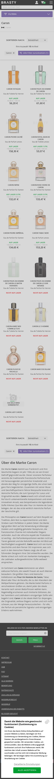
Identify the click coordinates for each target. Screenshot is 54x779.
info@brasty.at (39, 646)
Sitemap (5, 676)
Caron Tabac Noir (40, 233)
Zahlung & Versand (10, 695)
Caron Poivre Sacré (13, 137)
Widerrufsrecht (9, 699)
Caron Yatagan (13, 89)
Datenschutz (7, 690)
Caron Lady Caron (13, 412)
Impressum (6, 662)
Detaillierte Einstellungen (27, 764)
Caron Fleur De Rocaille (13, 370)
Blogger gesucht (9, 713)
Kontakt (5, 657)
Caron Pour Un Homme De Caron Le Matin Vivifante (13, 283)
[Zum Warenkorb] (42, 2)
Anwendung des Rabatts (12, 709)
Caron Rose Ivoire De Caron (40, 186)
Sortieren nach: (15, 40)
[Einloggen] (36, 2)
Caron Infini (13, 185)
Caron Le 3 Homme (40, 326)
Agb (3, 667)
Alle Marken (7, 681)
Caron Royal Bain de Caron (40, 138)
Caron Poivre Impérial (13, 233)
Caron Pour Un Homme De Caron (40, 90)
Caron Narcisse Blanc (40, 369)
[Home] (2, 27)
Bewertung (6, 685)
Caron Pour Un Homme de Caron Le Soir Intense (40, 283)
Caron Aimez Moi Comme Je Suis (13, 327)
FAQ (3, 671)
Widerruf (5, 704)
